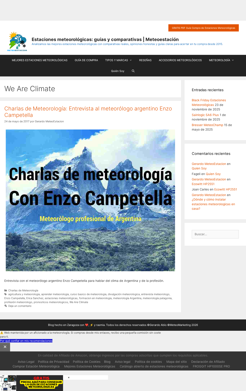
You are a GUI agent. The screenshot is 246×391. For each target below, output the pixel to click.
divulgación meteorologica (124, 294)
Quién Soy (117, 71)
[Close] (5, 347)
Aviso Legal (26, 361)
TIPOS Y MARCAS (116, 60)
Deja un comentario (20, 305)
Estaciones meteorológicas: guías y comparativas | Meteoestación (105, 39)
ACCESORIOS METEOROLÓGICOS (180, 60)
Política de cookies (148, 361)
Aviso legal (122, 361)
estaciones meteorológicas (61, 298)
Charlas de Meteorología (23, 290)
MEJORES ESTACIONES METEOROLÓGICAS (40, 60)
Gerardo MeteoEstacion (209, 164)
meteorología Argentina (127, 298)
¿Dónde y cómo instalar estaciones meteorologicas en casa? (213, 204)
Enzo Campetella (14, 298)
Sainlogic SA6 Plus (205, 115)
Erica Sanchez (34, 298)
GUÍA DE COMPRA (86, 60)
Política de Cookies (86, 361)
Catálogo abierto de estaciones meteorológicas (154, 366)
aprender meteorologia (55, 294)
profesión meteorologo (18, 302)
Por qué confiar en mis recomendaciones (26, 340)
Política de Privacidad (53, 361)
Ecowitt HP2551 (203, 184)
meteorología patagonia (157, 298)
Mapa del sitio (176, 361)
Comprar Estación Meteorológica (36, 366)
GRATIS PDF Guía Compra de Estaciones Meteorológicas (203, 27)
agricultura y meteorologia (24, 294)
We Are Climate (79, 302)
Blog (107, 361)
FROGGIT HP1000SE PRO (211, 366)
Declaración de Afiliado (208, 361)
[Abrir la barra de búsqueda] (133, 71)
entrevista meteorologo (155, 294)
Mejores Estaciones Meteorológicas (89, 366)
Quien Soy (199, 168)
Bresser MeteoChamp (207, 125)
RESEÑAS (145, 60)
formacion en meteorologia (95, 298)
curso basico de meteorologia (88, 294)
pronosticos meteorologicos (51, 302)
